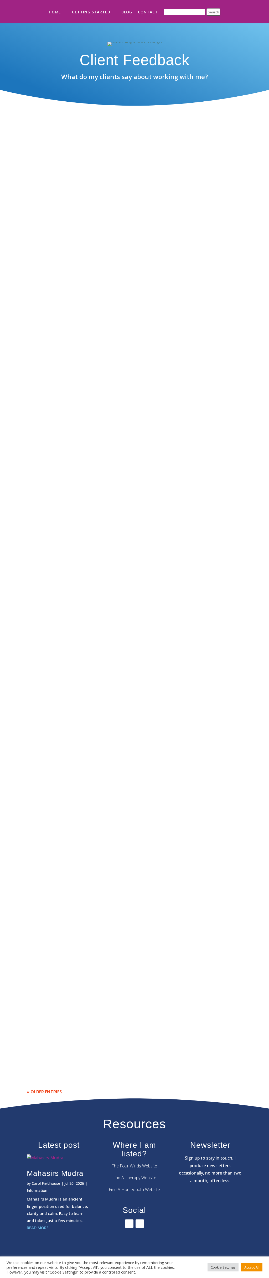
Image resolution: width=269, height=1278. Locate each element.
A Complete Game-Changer (61, 278)
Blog (126, 11)
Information (37, 1190)
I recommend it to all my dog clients (70, 1032)
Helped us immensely (54, 700)
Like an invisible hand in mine (63, 351)
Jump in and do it (49, 484)
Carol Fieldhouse (46, 1183)
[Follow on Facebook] (129, 1223)
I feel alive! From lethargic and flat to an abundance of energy (97, 899)
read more (42, 314)
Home (55, 11)
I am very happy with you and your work (74, 833)
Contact (148, 11)
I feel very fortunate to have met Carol (73, 550)
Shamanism (42, 426)
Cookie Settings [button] (223, 1267)
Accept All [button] (251, 1267)
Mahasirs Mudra (55, 1173)
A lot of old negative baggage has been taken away (87, 966)
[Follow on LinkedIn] (140, 1223)
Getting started (91, 11)
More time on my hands (57, 417)
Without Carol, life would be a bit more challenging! (87, 767)
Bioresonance (44, 286)
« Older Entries (44, 1092)
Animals (39, 1040)
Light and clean (48, 623)
